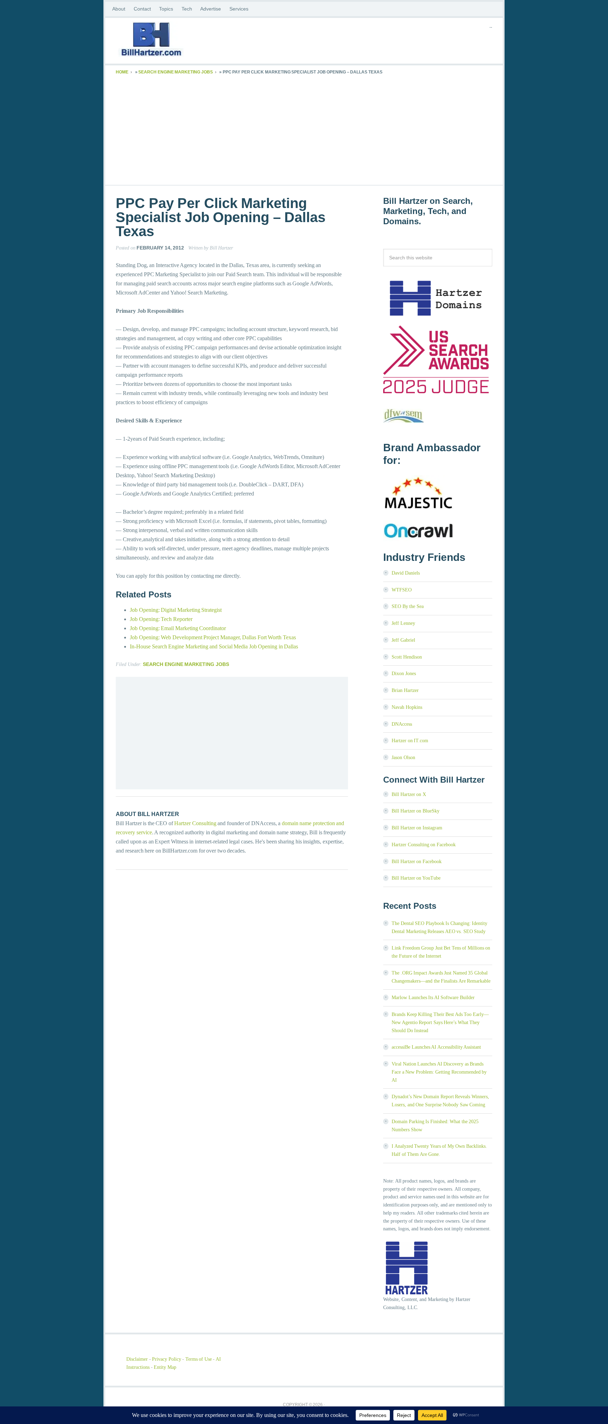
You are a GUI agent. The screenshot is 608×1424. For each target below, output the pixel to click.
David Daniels (406, 573)
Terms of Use (198, 1359)
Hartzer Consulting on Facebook (424, 844)
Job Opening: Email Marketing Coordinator (178, 628)
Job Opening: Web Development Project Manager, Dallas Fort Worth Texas (213, 637)
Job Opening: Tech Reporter (161, 619)
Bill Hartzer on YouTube (416, 878)
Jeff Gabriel (403, 640)
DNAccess (402, 724)
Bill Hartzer (172, 40)
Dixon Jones (404, 673)
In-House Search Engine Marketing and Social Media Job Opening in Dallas (214, 646)
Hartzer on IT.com (410, 740)
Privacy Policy (166, 1359)
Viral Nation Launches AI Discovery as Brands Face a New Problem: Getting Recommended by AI (439, 1072)
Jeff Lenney (403, 623)
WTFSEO (402, 590)
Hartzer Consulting (195, 823)
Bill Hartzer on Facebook (417, 861)
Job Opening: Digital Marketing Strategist (176, 610)
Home (122, 72)
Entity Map (165, 1367)
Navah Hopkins (407, 707)
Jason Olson (403, 757)
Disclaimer (137, 1359)
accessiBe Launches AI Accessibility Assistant (436, 1047)
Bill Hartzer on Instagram (417, 827)
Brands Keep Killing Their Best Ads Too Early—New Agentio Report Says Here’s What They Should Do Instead (440, 1022)
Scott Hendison (407, 657)
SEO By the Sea (408, 606)
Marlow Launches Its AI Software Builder (433, 997)
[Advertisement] (304, 128)
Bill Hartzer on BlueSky (415, 811)
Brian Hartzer (405, 690)
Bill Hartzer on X (409, 794)
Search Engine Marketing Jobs (175, 72)
